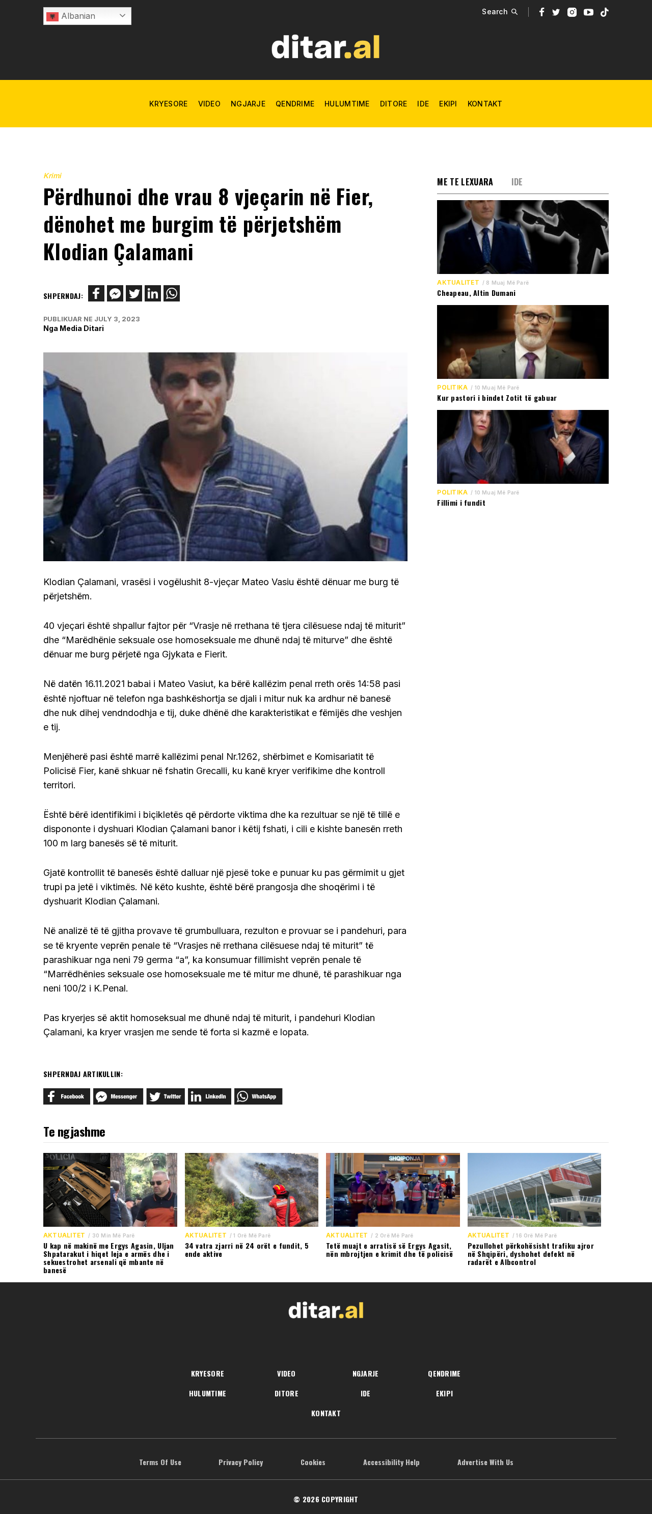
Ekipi (448, 103)
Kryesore (168, 103)
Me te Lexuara (465, 181)
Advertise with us (485, 1461)
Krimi (52, 175)
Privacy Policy (241, 1461)
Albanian (77, 16)
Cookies (313, 1461)
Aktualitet (458, 282)
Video (209, 103)
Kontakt (485, 103)
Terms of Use (160, 1461)
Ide (423, 103)
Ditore (394, 103)
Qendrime (295, 103)
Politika (452, 387)
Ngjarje (248, 103)
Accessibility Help (391, 1461)
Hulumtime (347, 103)
